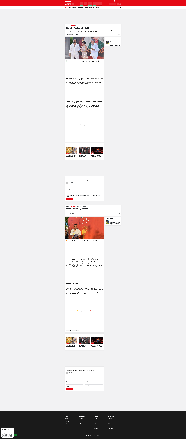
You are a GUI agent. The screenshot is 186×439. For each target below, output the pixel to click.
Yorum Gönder (69, 389)
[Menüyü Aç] (73, 4)
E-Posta (86, 191)
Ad (66, 191)
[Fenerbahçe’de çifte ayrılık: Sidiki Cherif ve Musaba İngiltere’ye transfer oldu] (113, 43)
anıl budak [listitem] (69, 330)
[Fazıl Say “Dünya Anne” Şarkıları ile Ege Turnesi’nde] (97, 152)
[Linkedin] (99, 413)
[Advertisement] (93, 16)
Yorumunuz (71, 182)
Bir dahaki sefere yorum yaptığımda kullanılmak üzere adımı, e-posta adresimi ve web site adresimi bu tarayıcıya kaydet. (84, 196)
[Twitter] (90, 413)
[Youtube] (96, 413)
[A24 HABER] (68, 4)
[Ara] (118, 4)
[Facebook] (87, 413)
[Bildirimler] (120, 4)
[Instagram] (93, 413)
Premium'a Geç (113, 4)
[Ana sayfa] (65, 7)
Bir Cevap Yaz (69, 178)
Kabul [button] (15, 435)
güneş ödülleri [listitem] (75, 330)
